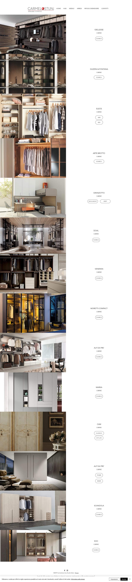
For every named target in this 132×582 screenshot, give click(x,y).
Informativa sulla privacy (78, 579)
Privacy (77, 573)
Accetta (124, 579)
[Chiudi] (130, 579)
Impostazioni (114, 579)
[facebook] (65, 570)
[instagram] (67, 570)
